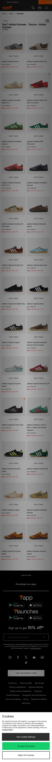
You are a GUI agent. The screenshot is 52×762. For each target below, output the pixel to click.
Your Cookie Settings (25, 737)
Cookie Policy (7, 730)
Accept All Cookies (26, 746)
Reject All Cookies (26, 755)
